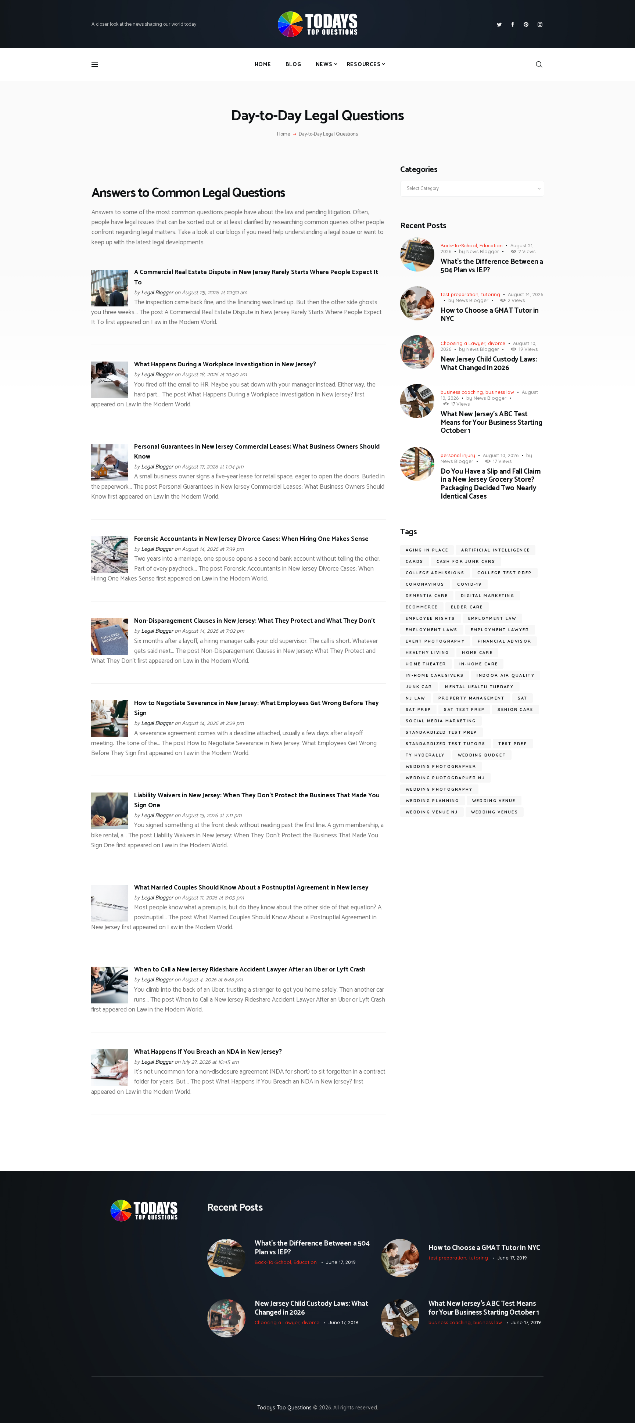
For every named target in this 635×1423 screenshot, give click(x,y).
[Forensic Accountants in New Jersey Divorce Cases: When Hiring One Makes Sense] (109, 541)
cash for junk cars (466, 561)
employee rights (430, 618)
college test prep (504, 572)
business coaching (462, 392)
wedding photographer (441, 766)
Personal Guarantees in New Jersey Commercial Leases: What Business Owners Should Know (257, 452)
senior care (515, 709)
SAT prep (418, 709)
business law (499, 392)
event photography (435, 641)
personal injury (458, 455)
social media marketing (441, 720)
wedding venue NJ (432, 812)
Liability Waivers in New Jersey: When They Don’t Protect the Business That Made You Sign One (257, 800)
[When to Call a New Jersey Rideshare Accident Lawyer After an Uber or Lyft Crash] (109, 971)
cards (415, 561)
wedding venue (494, 800)
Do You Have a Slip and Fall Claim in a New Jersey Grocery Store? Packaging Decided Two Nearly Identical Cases (491, 484)
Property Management (471, 698)
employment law (492, 618)
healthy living (427, 652)
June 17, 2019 (341, 1262)
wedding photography (439, 789)
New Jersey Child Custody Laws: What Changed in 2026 (489, 364)
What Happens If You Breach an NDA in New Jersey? (208, 1052)
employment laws (432, 629)
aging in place (427, 550)
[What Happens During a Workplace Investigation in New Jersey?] (109, 366)
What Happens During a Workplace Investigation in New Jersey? (225, 364)
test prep (512, 743)
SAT (523, 698)
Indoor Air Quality (505, 675)
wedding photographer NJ (445, 777)
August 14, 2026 (525, 294)
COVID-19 (469, 584)
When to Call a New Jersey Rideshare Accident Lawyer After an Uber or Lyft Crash (250, 969)
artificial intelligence (495, 550)
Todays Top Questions (284, 1407)
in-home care (478, 663)
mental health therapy (479, 686)
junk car (419, 686)
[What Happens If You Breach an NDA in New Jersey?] (109, 1054)
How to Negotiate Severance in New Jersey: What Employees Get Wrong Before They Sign (256, 708)
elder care (467, 607)
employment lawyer (500, 629)
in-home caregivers (435, 675)
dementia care (427, 595)
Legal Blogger (157, 292)
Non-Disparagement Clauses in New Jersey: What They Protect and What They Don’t (254, 621)
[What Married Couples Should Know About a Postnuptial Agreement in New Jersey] (109, 889)
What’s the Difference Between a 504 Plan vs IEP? (492, 266)
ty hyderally (425, 755)
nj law (416, 698)
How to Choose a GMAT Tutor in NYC (490, 315)
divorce (496, 343)
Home (283, 134)
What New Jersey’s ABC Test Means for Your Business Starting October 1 (491, 422)
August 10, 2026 (501, 455)
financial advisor (504, 641)
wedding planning (432, 800)
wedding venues (494, 812)
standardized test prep (441, 732)
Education (491, 245)
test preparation (459, 294)
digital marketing (487, 595)
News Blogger (482, 251)
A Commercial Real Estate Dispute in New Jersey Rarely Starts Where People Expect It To (256, 277)
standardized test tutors (445, 743)
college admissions (435, 572)
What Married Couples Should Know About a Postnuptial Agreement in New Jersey (251, 888)
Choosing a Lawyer (463, 343)
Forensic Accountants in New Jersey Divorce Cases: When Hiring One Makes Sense (251, 539)
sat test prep (464, 709)
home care (477, 652)
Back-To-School (459, 245)
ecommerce (422, 607)
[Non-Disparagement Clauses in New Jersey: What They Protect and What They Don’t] (109, 623)
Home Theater (426, 663)
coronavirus (425, 584)
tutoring (490, 294)
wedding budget (482, 755)
